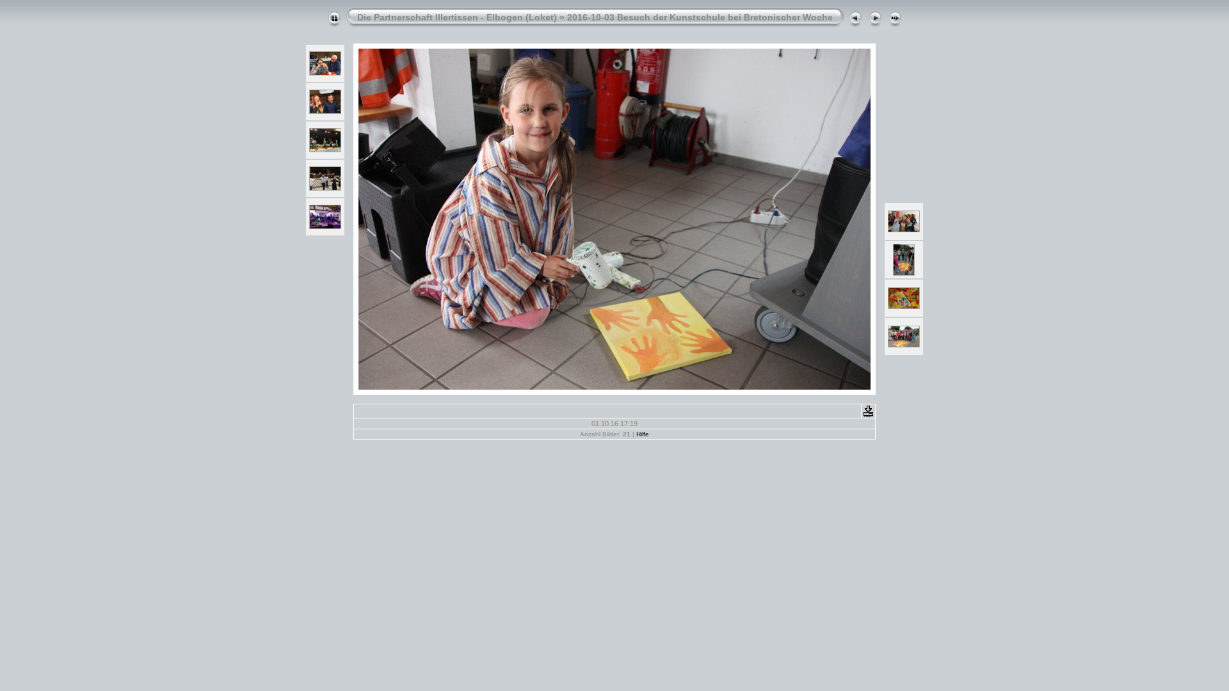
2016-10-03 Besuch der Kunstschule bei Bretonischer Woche (700, 17)
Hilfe (642, 434)
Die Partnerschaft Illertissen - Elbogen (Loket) (457, 17)
